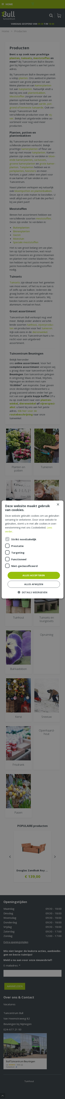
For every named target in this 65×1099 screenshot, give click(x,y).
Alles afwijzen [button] (33, 584)
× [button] (58, 504)
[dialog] (32, 550)
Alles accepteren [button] (34, 575)
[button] (32, 592)
